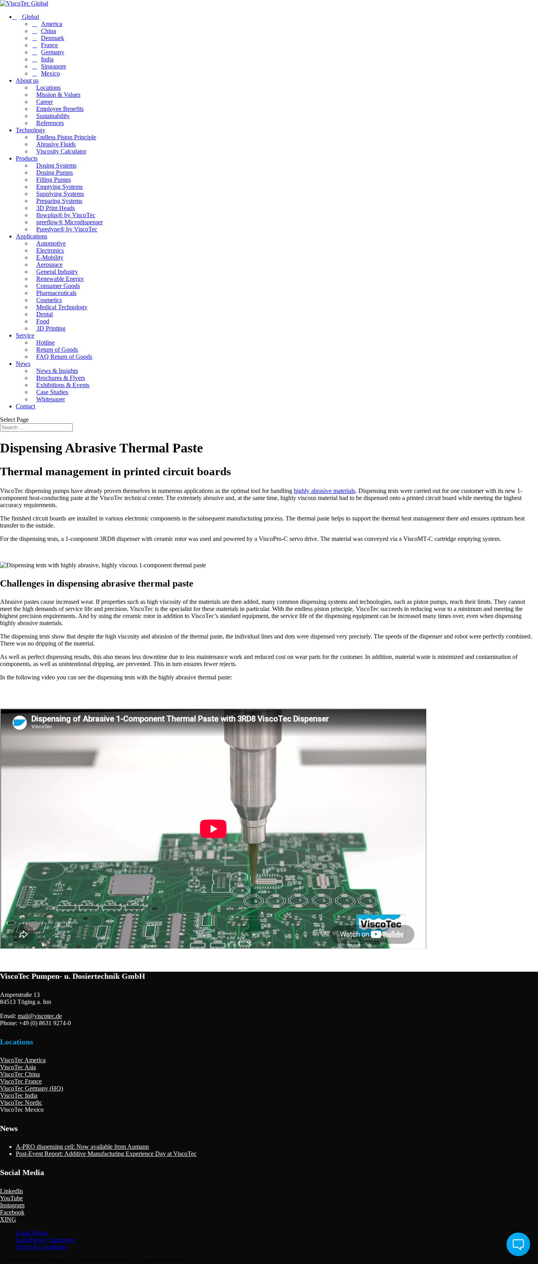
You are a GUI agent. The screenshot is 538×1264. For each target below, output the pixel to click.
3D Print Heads (55, 208)
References (50, 123)
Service (25, 335)
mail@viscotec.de (40, 1016)
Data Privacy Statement (45, 1239)
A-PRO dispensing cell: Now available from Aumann (82, 1146)
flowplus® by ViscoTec (65, 215)
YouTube (11, 1198)
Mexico (50, 73)
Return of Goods (57, 349)
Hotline (45, 342)
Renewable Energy (60, 278)
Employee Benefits (59, 108)
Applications (31, 236)
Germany (52, 52)
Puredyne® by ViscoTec (66, 229)
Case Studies (52, 392)
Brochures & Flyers (60, 378)
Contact (25, 406)
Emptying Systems (59, 186)
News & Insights (57, 370)
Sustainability (53, 116)
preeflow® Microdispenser (69, 222)
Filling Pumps (53, 179)
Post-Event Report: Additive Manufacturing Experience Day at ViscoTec (106, 1153)
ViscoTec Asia (18, 1067)
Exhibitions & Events (62, 385)
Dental (44, 314)
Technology (30, 130)
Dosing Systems (56, 165)
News (23, 363)
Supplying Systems (60, 193)
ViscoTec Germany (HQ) (31, 1088)
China (48, 31)
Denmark (52, 38)
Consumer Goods (58, 285)
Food (42, 321)
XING (8, 1219)
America (51, 23)
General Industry (57, 271)
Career (44, 101)
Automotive (51, 243)
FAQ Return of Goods (64, 356)
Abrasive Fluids (56, 144)
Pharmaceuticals (56, 293)
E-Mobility (49, 257)
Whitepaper (50, 399)
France (49, 45)
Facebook (12, 1212)
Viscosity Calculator (61, 151)
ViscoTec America (23, 1060)
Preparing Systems (59, 200)
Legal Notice (32, 1232)
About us (27, 80)
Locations (48, 87)
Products (26, 158)
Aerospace (49, 264)
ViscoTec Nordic (21, 1102)
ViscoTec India (18, 1095)
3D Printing (50, 328)
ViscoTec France (21, 1081)
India (47, 59)
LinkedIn (11, 1191)
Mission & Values (58, 94)
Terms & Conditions (41, 1247)
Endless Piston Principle (66, 137)
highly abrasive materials (324, 490)
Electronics (50, 250)
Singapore (53, 66)
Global (29, 16)
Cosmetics (49, 300)
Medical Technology (61, 307)
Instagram (12, 1205)
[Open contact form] (518, 1244)
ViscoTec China (20, 1074)
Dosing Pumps (54, 172)
